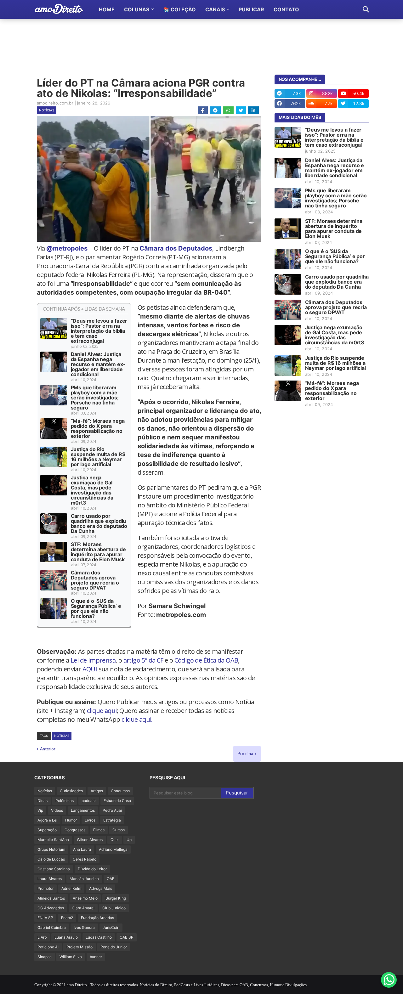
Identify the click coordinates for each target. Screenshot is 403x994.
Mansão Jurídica (84, 878)
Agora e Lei (47, 820)
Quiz (115, 839)
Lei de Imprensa (93, 660)
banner (96, 956)
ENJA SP (45, 917)
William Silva (71, 956)
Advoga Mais (100, 888)
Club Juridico (114, 908)
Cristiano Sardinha (53, 869)
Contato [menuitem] (286, 9)
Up (129, 839)
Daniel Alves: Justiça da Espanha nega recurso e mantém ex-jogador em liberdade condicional (98, 364)
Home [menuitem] (107, 9)
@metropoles (67, 248)
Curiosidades (71, 790)
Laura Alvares (49, 878)
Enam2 (67, 917)
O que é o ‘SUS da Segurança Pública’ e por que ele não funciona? (96, 608)
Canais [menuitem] (215, 9)
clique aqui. (137, 719)
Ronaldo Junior (113, 947)
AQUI (89, 669)
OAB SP (126, 937)
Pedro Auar (112, 810)
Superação (47, 829)
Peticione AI (48, 947)
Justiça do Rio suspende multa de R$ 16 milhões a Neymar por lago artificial (98, 457)
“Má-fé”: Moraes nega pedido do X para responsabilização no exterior (98, 428)
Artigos (97, 790)
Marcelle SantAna (53, 839)
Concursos (120, 790)
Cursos (118, 829)
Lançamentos (83, 810)
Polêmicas (64, 800)
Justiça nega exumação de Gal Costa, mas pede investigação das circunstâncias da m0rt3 (92, 490)
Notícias (46, 110)
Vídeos (57, 810)
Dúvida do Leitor (92, 869)
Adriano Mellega (113, 849)
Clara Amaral (83, 908)
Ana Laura (82, 849)
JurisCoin (111, 927)
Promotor (45, 888)
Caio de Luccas (51, 859)
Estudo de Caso (117, 800)
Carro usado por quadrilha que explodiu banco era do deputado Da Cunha (99, 523)
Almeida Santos (51, 898)
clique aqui (101, 710)
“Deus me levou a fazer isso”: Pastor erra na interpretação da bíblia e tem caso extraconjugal (99, 330)
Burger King (115, 898)
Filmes (99, 829)
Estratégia (112, 820)
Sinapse (44, 956)
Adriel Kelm (71, 888)
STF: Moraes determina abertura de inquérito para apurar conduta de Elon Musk (98, 552)
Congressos (75, 829)
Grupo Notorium (51, 849)
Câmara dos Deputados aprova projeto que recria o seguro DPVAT (95, 580)
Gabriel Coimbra (51, 927)
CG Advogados (50, 908)
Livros (90, 820)
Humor (71, 820)
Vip (40, 810)
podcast (89, 800)
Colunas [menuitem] (136, 9)
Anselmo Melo (85, 898)
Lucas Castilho (99, 937)
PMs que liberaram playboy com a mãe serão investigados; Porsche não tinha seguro (95, 397)
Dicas (42, 800)
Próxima (245, 753)
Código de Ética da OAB (206, 660)
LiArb (42, 937)
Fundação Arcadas (97, 917)
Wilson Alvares (90, 839)
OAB (111, 878)
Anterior (47, 748)
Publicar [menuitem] (251, 9)
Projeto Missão (79, 947)
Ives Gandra (84, 927)
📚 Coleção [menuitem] (179, 9)
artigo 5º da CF (143, 660)
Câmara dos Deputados (175, 248)
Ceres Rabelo (84, 859)
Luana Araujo (66, 937)
